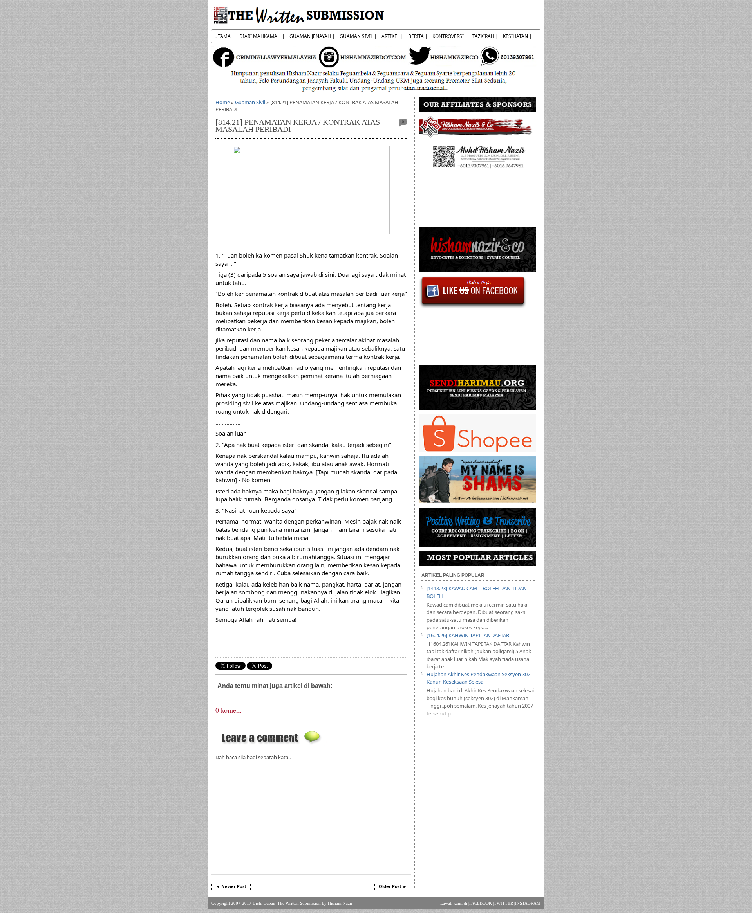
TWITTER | (504, 903)
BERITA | (418, 36)
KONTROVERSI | (450, 36)
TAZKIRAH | (485, 36)
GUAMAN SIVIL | (358, 36)
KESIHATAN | (517, 36)
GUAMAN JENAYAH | (312, 36)
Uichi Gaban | (265, 903)
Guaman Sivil (250, 102)
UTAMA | (224, 36)
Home (222, 102)
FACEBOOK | (481, 903)
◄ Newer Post (231, 886)
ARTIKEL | (392, 36)
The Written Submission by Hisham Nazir (314, 903)
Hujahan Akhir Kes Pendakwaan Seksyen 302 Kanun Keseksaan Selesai (478, 678)
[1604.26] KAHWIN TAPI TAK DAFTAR (468, 635)
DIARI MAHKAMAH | (262, 36)
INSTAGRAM (527, 903)
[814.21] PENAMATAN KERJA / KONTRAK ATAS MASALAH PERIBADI (297, 125)
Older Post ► (393, 886)
